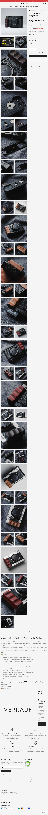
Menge (30, 46)
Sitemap (2, 800)
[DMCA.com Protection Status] (36, 764)
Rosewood (36, 37)
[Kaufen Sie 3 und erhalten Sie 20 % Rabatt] (24, 708)
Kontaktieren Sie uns (5, 787)
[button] (45, 3)
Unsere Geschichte (4, 783)
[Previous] (10, 1)
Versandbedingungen (29, 781)
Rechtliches (27, 787)
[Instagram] (6, 802)
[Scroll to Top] (45, 808)
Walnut (33, 37)
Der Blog (2, 785)
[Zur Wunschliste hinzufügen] (45, 11)
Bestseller (16, 6)
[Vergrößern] (25, 10)
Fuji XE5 (25, 681)
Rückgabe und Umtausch (30, 777)
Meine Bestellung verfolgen (6, 779)
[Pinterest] (1, 802)
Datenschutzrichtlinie (29, 785)
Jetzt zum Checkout (38, 56)
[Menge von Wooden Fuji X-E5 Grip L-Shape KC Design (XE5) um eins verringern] (30, 49)
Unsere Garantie (28, 783)
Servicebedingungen (29, 779)
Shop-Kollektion (42, 724)
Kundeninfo (3, 781)
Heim (11, 6)
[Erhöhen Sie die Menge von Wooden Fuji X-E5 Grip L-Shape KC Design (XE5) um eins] (35, 49)
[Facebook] (4, 802)
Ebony (30, 37)
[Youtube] (9, 802)
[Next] (38, 1)
